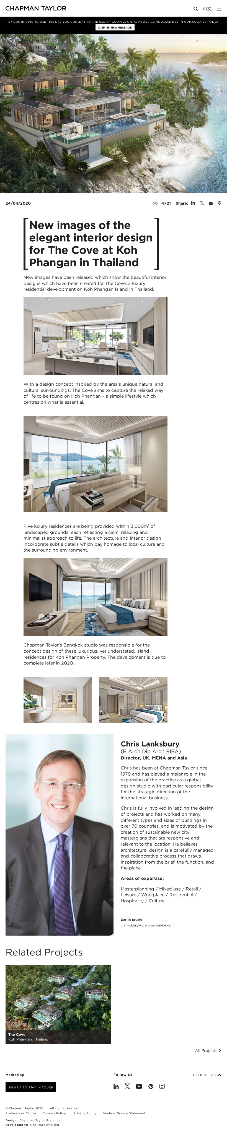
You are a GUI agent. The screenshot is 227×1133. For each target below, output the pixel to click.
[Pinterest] (151, 1087)
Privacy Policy (84, 1113)
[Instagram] (162, 1087)
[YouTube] (139, 1087)
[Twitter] (127, 1087)
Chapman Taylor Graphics (40, 1120)
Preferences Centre (21, 1113)
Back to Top (205, 1075)
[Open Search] (196, 10)
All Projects (206, 1050)
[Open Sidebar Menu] (219, 9)
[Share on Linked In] (193, 203)
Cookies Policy (205, 21)
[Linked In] (116, 1087)
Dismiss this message (115, 27)
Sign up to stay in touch (30, 1087)
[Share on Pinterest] (219, 203)
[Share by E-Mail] (211, 203)
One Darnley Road (44, 1124)
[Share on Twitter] (202, 203)
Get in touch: (147, 922)
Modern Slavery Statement (124, 1113)
